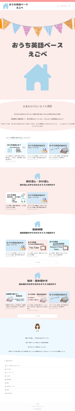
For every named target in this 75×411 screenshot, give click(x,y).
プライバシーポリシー (37, 406)
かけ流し (9, 369)
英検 (8, 389)
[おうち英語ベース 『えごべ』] (15, 6)
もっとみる (37, 262)
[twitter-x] (70, 1)
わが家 (8, 376)
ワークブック (10, 372)
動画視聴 (9, 379)
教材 (8, 383)
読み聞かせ (9, 393)
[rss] (72, 1)
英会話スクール (11, 386)
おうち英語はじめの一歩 (13, 365)
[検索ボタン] (69, 6)
